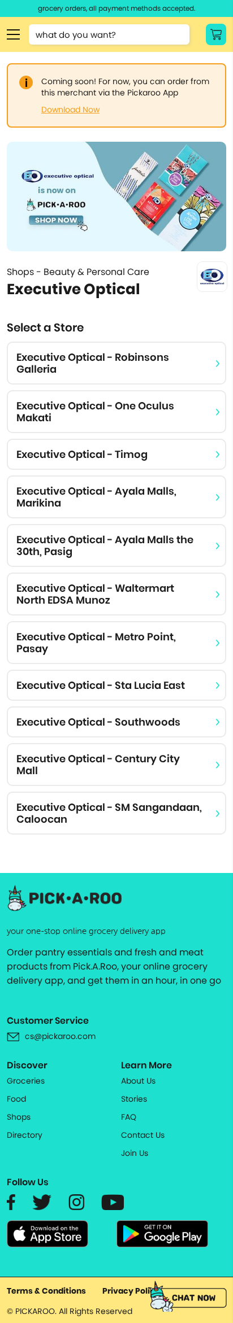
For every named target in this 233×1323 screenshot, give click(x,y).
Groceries (26, 1080)
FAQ (128, 1117)
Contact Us (143, 1135)
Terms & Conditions (46, 1290)
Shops (19, 1117)
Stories (134, 1098)
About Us (138, 1080)
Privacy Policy (131, 1290)
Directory (24, 1135)
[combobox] (109, 34)
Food (16, 1098)
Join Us (134, 1153)
